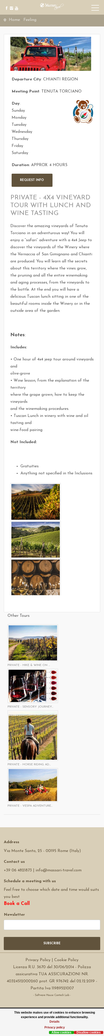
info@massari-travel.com (59, 870)
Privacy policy (54, 1027)
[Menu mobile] (95, 9)
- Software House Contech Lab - (52, 995)
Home (14, 20)
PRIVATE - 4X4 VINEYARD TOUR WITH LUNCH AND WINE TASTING (50, 205)
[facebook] (6, 4)
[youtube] (16, 4)
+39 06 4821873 (18, 870)
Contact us (14, 862)
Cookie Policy (66, 960)
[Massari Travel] (52, 6)
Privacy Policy (37, 960)
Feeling (29, 20)
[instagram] (11, 4)
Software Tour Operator (52, 1002)
